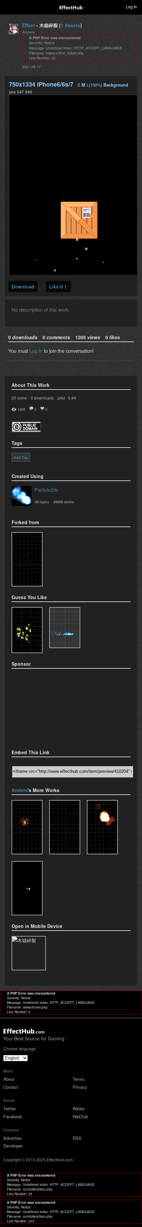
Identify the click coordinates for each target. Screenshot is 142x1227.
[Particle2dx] (21, 496)
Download (23, 286)
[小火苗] (27, 888)
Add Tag (21, 458)
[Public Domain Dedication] (26, 430)
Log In (36, 350)
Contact (10, 1087)
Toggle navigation (8, 6)
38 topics (42, 501)
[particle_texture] (64, 627)
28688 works (63, 501)
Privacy (80, 1087)
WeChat (80, 1116)
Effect (28, 25)
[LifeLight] (64, 827)
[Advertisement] (45, 707)
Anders (28, 32)
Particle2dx (46, 489)
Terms (79, 1079)
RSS (77, 1138)
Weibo (79, 1108)
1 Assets (70, 25)
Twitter (9, 1108)
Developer (12, 1145)
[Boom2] (27, 630)
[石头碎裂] (27, 559)
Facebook (12, 1116)
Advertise (12, 1138)
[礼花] (27, 827)
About (9, 1079)
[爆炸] (102, 827)
